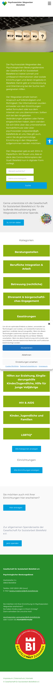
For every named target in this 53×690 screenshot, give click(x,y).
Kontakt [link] (29, 678)
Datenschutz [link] (19, 678)
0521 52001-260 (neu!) (19, 588)
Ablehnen (26, 355)
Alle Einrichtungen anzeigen (26, 470)
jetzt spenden (12, 543)
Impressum (43, 366)
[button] (49, 324)
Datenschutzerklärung (28, 366)
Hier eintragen (15, 507)
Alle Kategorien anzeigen (26, 449)
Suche (28, 185)
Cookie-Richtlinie (12, 366)
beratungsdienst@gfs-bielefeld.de (23, 591)
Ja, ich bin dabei (13, 222)
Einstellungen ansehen (27, 362)
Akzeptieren (26, 347)
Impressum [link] (8, 678)
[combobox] (20, 178)
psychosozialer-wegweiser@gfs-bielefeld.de (21, 617)
